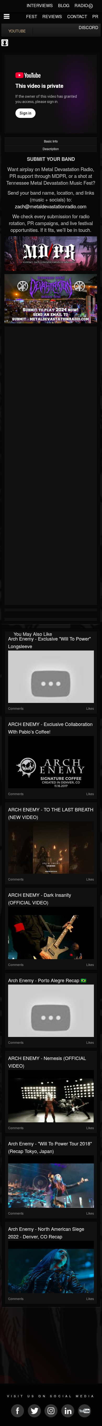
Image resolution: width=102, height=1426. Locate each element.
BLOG (63, 5)
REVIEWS (52, 16)
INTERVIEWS (40, 5)
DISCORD (88, 27)
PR (95, 16)
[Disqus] (50, 397)
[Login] (90, 5)
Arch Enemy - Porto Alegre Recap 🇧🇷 (47, 980)
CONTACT (77, 16)
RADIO (81, 5)
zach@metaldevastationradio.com (51, 206)
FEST (31, 16)
